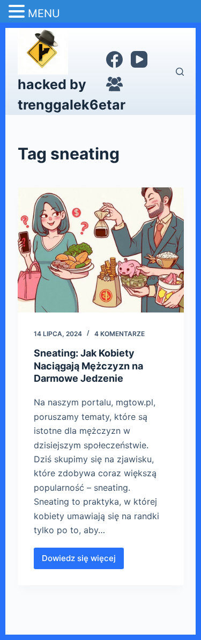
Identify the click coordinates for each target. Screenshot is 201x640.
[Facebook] (114, 59)
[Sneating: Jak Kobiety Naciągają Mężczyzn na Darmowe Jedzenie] (101, 249)
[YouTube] (139, 59)
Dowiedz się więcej (80, 561)
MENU (44, 13)
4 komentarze (119, 334)
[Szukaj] (180, 72)
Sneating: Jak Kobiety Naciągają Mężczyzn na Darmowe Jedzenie (88, 365)
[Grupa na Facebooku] (114, 84)
